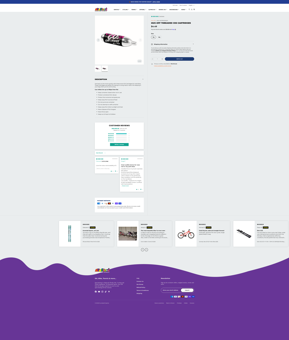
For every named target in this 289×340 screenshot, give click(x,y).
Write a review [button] (119, 144)
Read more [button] (125, 185)
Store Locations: (159, 303)
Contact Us (140, 281)
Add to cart (179, 59)
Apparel (142, 9)
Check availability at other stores (162, 66)
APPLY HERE (156, 2)
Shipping (139, 293)
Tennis (133, 9)
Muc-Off (153, 20)
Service (116, 9)
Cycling (125, 9)
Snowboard (173, 9)
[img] (99, 159)
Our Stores (140, 284)
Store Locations (183, 5)
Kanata (192, 303)
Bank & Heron (170, 303)
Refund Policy (141, 287)
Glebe (185, 303)
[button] (155, 16)
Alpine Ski (151, 9)
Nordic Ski (162, 9)
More (183, 9)
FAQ (138, 278)
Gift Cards (175, 5)
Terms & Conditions (143, 290)
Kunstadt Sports (104, 303)
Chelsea (179, 303)
